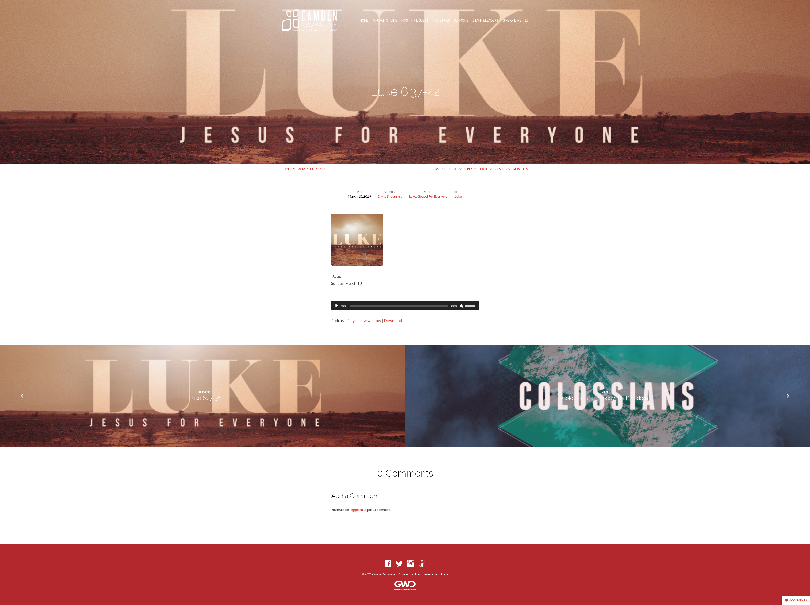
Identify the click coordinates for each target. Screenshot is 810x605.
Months (519, 169)
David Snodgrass (390, 196)
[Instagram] (410, 563)
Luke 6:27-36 (205, 398)
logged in (356, 510)
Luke (458, 196)
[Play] (337, 306)
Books (484, 169)
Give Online (511, 20)
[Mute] (461, 306)
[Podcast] (422, 563)
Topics (454, 169)
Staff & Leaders (485, 20)
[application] (405, 305)
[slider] (471, 305)
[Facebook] (388, 563)
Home (364, 20)
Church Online (385, 20)
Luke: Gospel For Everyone (428, 196)
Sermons (461, 20)
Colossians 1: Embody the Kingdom (605, 398)
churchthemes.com (426, 574)
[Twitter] (399, 563)
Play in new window (364, 320)
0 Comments (798, 600)
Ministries (441, 20)
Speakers (501, 169)
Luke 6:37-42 (317, 169)
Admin (445, 574)
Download (393, 320)
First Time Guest (414, 20)
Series (468, 169)
